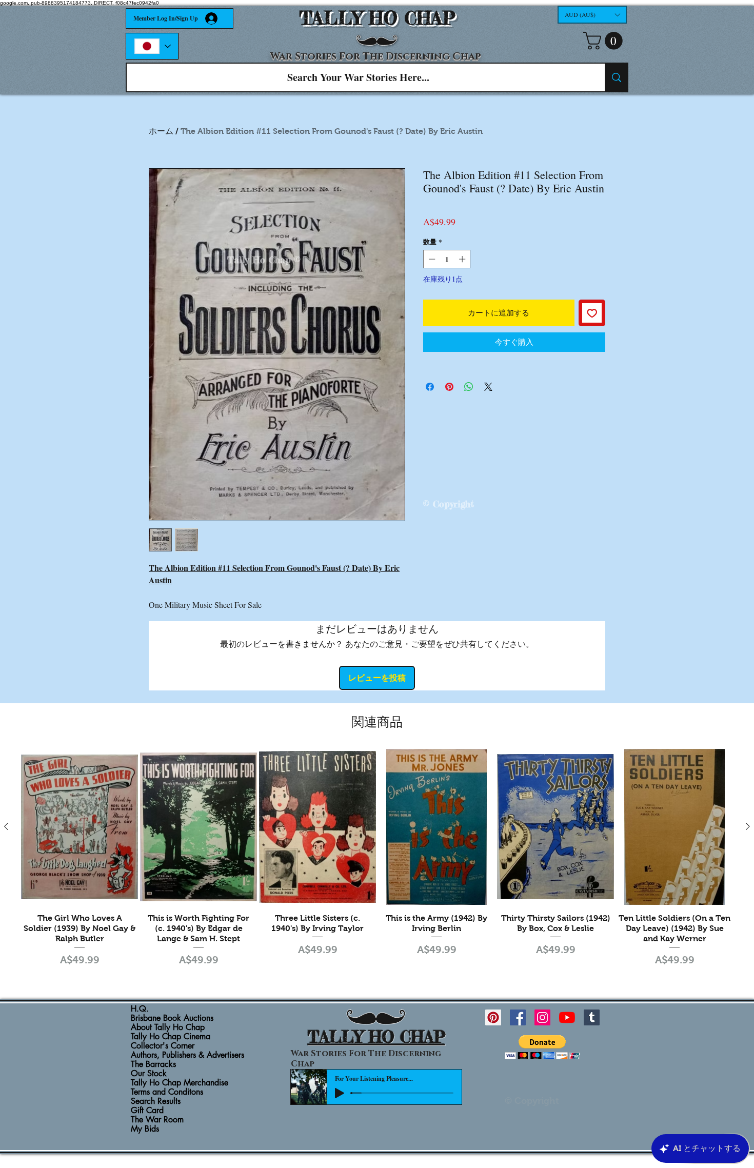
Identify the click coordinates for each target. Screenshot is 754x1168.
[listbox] (592, 15)
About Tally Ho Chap (168, 1027)
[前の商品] (6, 826)
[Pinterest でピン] (449, 387)
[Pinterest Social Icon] (493, 1017)
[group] (377, 859)
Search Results (156, 1101)
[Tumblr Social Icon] (592, 1017)
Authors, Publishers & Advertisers (187, 1055)
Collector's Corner (162, 1046)
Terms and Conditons (167, 1092)
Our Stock (149, 1073)
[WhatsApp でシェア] (469, 387)
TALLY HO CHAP (377, 18)
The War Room (157, 1119)
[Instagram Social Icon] (542, 1017)
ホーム (161, 131)
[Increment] (463, 259)
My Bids (145, 1129)
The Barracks (153, 1064)
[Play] (339, 1093)
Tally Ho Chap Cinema (170, 1036)
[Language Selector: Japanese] (152, 46)
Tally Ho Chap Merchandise (179, 1082)
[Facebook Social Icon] (518, 1017)
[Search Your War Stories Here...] (616, 77)
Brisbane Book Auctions (172, 1018)
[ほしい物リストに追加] (592, 313)
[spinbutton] (447, 259)
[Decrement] (431, 259)
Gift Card (147, 1110)
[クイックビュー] (79, 827)
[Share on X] (488, 387)
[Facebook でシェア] (430, 387)
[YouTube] (567, 1017)
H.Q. (140, 1009)
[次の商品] (748, 826)
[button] (592, 15)
